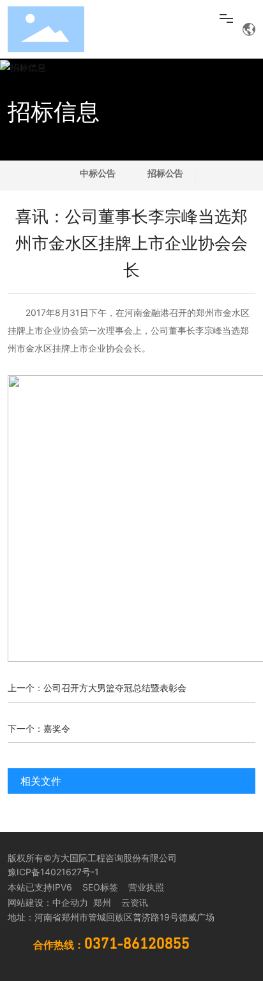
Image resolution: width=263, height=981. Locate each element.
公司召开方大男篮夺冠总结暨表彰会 (114, 687)
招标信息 (54, 111)
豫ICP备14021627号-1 (53, 871)
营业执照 (146, 887)
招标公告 (165, 173)
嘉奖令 (56, 728)
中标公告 (98, 173)
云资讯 (134, 902)
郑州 (101, 902)
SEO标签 (100, 887)
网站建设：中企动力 (48, 902)
